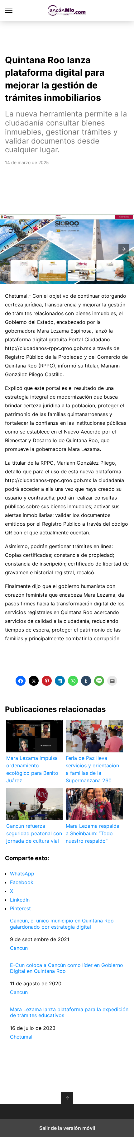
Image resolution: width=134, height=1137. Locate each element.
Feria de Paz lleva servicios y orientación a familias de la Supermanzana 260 (92, 769)
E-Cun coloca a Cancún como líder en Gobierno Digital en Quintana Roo (66, 968)
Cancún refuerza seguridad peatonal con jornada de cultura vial (34, 833)
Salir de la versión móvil (67, 1128)
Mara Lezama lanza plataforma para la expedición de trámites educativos (69, 1012)
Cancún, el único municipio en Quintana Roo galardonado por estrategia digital (62, 924)
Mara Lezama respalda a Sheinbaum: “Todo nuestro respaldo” (92, 833)
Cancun (19, 948)
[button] (123, 249)
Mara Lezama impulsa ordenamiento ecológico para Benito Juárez (32, 769)
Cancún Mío (67, 10)
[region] (67, 36)
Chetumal (21, 1037)
